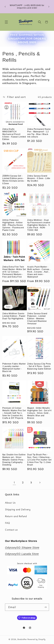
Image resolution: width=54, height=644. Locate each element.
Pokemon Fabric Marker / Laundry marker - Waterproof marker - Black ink (14, 367)
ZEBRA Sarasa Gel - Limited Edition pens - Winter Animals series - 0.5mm (13, 179)
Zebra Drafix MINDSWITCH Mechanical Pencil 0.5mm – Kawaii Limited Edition (14, 134)
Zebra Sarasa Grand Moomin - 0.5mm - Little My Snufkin (38, 178)
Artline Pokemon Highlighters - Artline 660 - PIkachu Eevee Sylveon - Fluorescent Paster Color (13, 225)
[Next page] (39, 482)
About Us (10, 502)
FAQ (7, 523)
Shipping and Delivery (18, 509)
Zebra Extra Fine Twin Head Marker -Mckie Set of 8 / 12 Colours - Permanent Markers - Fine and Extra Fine (14, 272)
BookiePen (22, 639)
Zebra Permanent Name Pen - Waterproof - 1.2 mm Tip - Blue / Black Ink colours (39, 133)
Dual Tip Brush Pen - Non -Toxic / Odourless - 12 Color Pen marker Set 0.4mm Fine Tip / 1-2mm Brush (39, 460)
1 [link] (14, 482)
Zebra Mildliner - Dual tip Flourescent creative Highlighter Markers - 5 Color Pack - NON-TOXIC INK (38, 225)
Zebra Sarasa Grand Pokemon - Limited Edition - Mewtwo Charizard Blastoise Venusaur (37, 318)
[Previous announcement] (5, 6)
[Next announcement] (49, 6)
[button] (6, 22)
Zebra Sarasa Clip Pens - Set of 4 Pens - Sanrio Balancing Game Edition (39, 366)
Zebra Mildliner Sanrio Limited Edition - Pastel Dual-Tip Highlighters (13, 316)
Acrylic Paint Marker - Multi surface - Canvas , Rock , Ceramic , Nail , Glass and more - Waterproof (38, 272)
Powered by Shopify (36, 639)
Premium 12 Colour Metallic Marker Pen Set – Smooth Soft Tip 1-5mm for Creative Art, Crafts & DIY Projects (14, 413)
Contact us (11, 529)
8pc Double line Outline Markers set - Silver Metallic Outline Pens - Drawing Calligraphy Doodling (14, 460)
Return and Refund (16, 516)
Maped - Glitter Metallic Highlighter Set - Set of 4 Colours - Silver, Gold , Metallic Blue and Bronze (39, 413)
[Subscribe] (45, 607)
